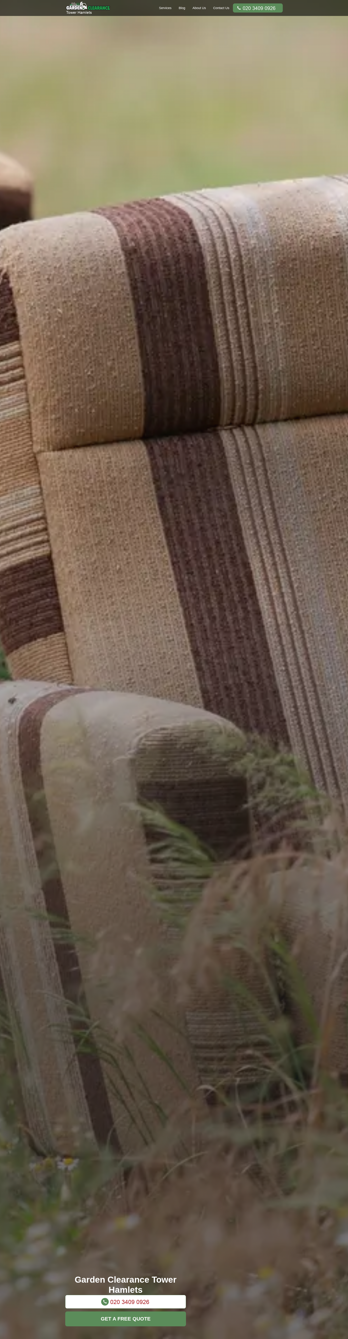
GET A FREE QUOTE (126, 1319)
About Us (199, 8)
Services (165, 8)
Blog (182, 8)
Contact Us (221, 8)
